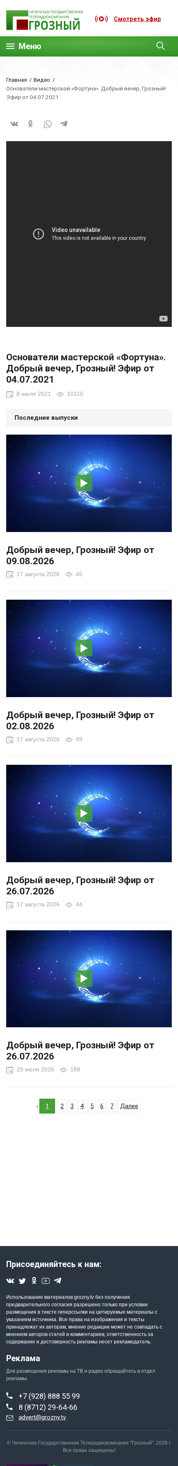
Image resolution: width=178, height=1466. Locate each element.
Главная (16, 79)
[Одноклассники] (31, 129)
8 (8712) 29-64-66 (48, 1407)
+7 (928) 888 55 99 (49, 1396)
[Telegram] (64, 129)
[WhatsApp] (47, 129)
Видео (42, 79)
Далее (129, 1106)
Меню (30, 46)
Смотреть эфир (137, 19)
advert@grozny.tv (42, 1417)
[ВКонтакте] (14, 129)
